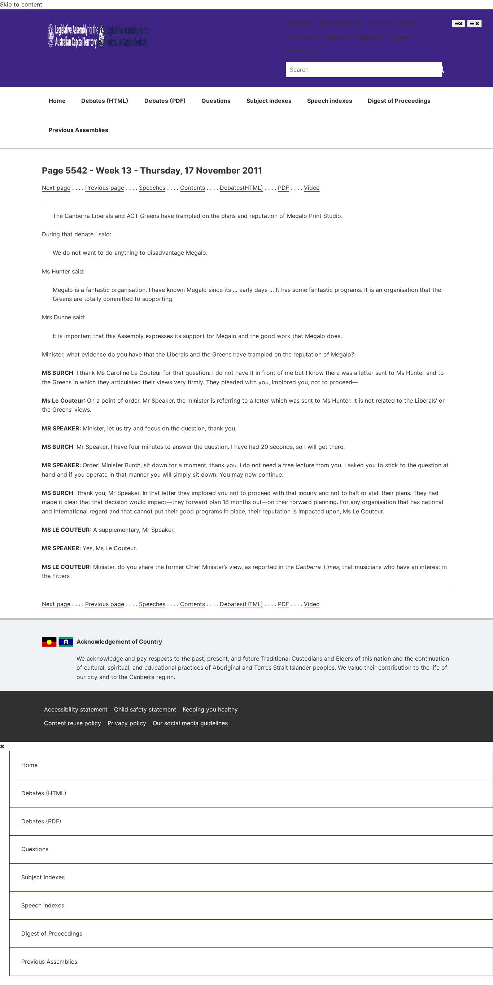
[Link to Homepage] (98, 37)
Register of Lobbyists (352, 36)
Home (57, 100)
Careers (399, 36)
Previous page (104, 187)
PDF (283, 187)
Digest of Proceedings (399, 100)
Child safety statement (145, 709)
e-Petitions (302, 36)
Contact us (302, 50)
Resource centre (392, 22)
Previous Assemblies (78, 129)
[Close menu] (2, 746)
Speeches (152, 187)
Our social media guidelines (190, 723)
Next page (56, 187)
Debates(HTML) (241, 187)
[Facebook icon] (409, 706)
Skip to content (21, 4)
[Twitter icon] (426, 706)
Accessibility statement (76, 709)
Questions (216, 100)
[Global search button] (440, 68)
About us (299, 22)
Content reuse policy (72, 723)
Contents (192, 187)
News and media (341, 22)
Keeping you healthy (210, 709)
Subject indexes (269, 100)
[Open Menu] (458, 23)
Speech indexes (329, 100)
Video (312, 187)
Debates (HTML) (104, 100)
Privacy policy (127, 723)
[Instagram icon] (390, 706)
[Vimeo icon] (443, 706)
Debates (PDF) (165, 100)
